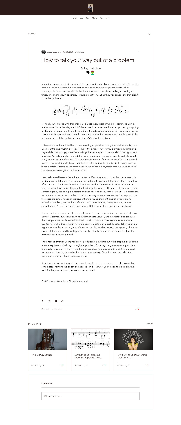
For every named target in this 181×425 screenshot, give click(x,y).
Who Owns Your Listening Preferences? (132, 356)
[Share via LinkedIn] (55, 300)
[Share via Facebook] (42, 300)
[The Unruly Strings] (47, 339)
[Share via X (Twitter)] (49, 300)
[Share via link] (62, 300)
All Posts (31, 33)
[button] (149, 34)
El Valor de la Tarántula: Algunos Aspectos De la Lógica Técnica (88, 356)
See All (150, 323)
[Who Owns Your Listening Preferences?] (133, 339)
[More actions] (138, 51)
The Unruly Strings (42, 354)
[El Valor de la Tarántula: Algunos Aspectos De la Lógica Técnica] (90, 339)
